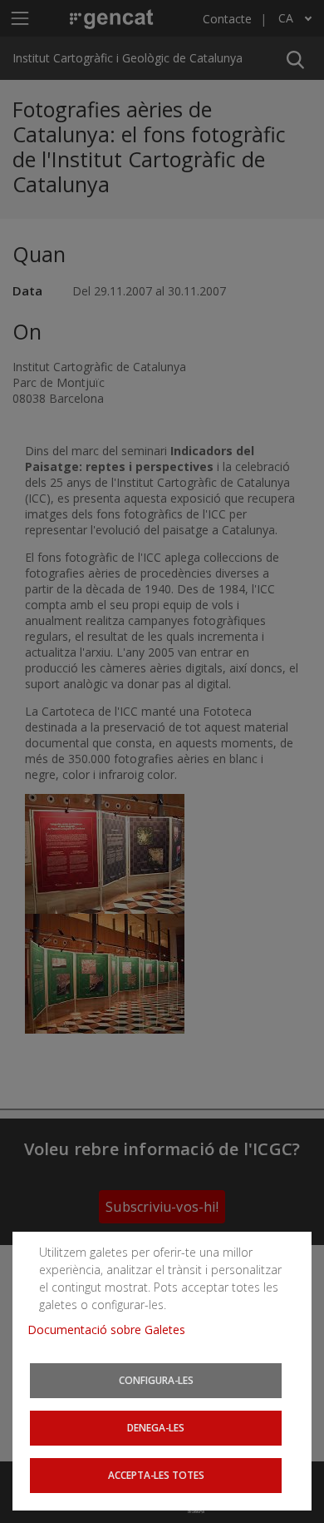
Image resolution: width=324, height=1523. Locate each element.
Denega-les (155, 1427)
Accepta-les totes (156, 1474)
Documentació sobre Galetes (112, 1329)
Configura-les (156, 1380)
